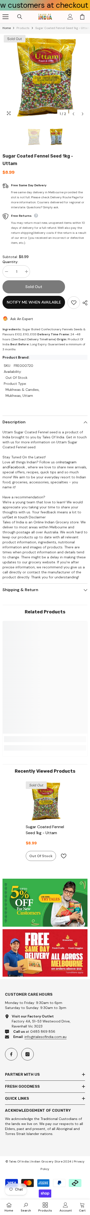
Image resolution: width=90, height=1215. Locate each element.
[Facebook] (11, 1054)
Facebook (17, 467)
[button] (73, 114)
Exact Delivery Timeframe (36, 339)
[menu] (5, 17)
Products (23, 28)
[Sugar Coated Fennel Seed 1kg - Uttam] (45, 800)
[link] (45, 739)
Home (6, 28)
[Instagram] (27, 1054)
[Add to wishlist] (74, 302)
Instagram (68, 462)
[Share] (84, 303)
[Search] (20, 17)
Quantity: (10, 262)
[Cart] (82, 17)
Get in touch (17, 517)
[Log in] (70, 17)
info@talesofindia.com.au (45, 1036)
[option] (45, 76)
